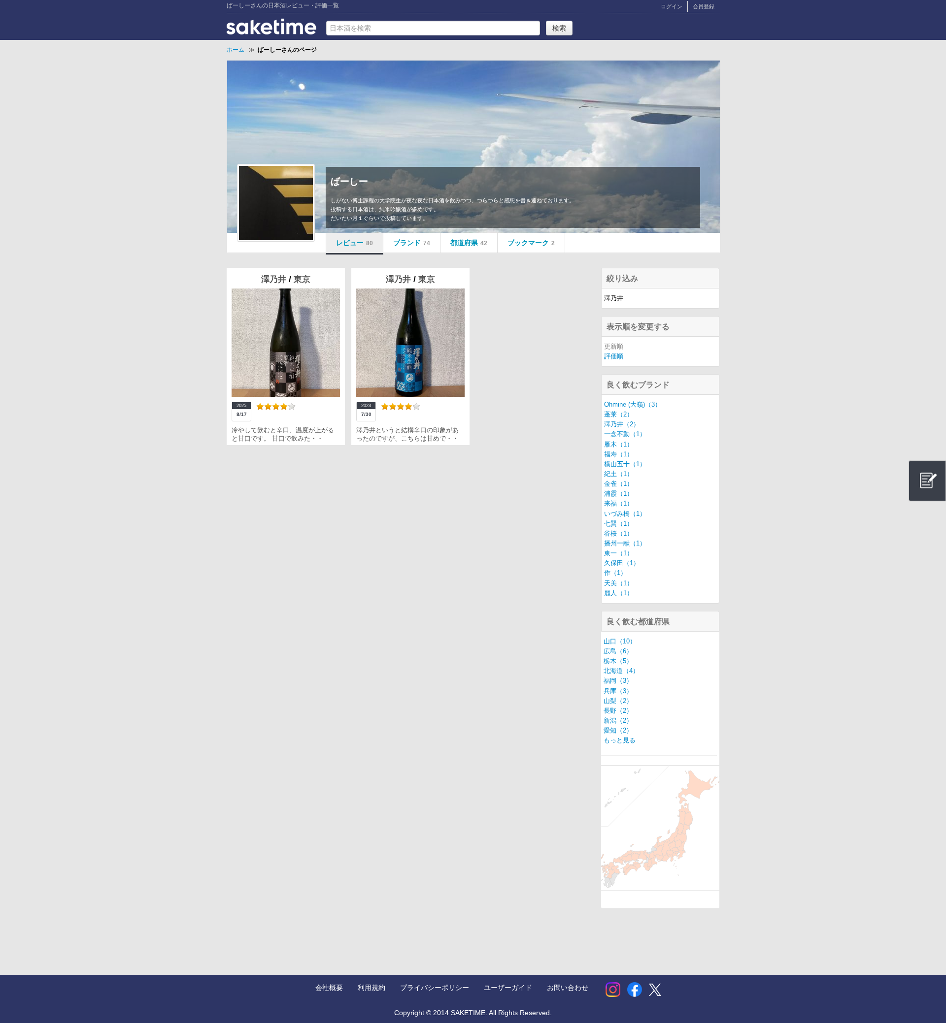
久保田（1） (622, 563)
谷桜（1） (618, 533)
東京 (302, 279)
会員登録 (703, 6)
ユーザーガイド (508, 987)
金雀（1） (618, 483)
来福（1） (618, 503)
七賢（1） (618, 523)
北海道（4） (621, 671)
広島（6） (618, 651)
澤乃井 (275, 279)
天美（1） (618, 583)
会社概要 (329, 987)
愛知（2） (618, 730)
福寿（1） (618, 454)
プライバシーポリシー (434, 987)
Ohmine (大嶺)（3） (632, 404)
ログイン (671, 6)
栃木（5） (618, 661)
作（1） (615, 573)
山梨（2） (618, 701)
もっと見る (620, 740)
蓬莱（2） (618, 414)
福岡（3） (618, 680)
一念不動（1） (625, 434)
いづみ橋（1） (625, 514)
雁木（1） (618, 444)
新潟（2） (618, 720)
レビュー (354, 243)
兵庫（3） (618, 691)
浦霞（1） (618, 493)
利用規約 (371, 987)
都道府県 (468, 243)
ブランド (411, 243)
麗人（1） (618, 593)
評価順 (613, 356)
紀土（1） (618, 474)
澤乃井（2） (622, 424)
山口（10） (620, 641)
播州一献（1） (625, 543)
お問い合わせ (567, 987)
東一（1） (618, 553)
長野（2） (618, 710)
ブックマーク (531, 243)
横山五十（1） (625, 464)
